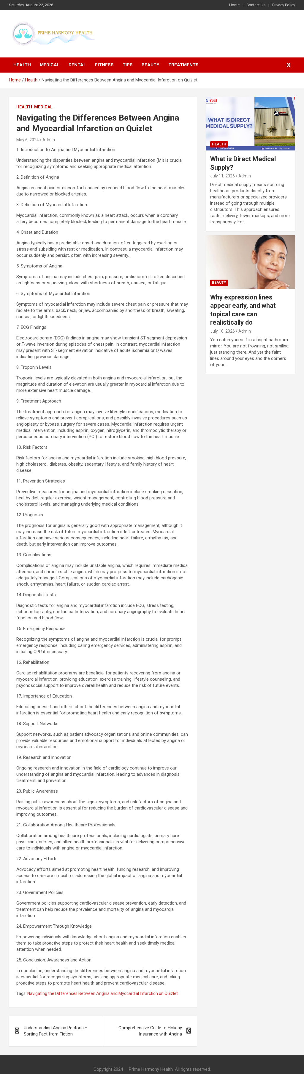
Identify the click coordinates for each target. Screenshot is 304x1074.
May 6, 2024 (27, 139)
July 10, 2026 (222, 331)
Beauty (150, 65)
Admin (48, 139)
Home (234, 5)
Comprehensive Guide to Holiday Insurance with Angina (150, 1031)
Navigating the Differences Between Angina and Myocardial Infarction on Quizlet (102, 993)
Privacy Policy (283, 5)
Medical (50, 65)
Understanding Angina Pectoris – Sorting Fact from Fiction (56, 1031)
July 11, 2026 (222, 176)
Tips (128, 65)
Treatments (183, 65)
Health (22, 65)
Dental (77, 65)
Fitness (104, 65)
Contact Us (255, 5)
